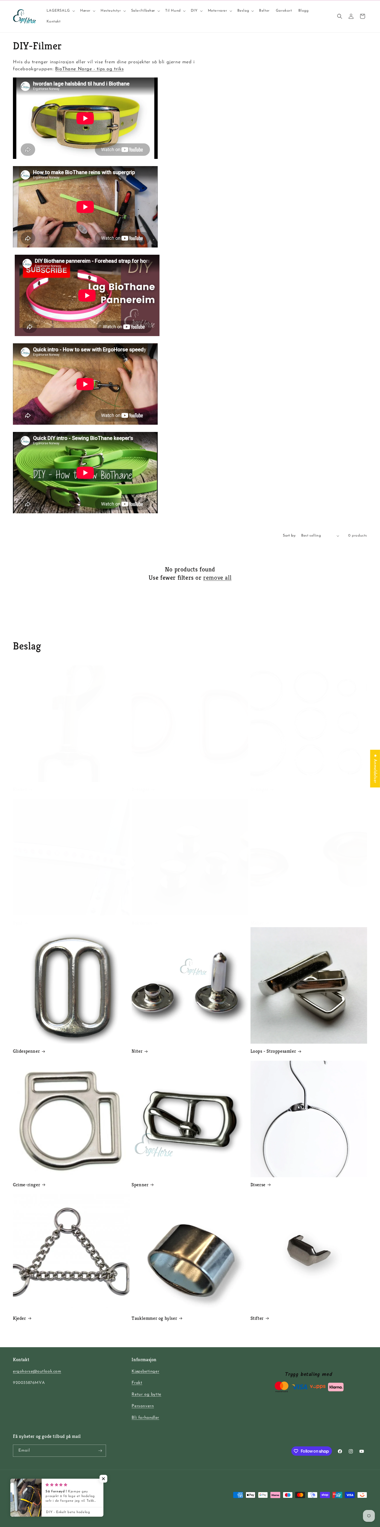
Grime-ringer (26, 1185)
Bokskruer (142, 923)
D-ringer (140, 789)
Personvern (143, 1406)
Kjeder (19, 1318)
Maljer (257, 923)
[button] (60, 10)
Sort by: (289, 536)
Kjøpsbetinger (145, 1371)
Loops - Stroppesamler (273, 1051)
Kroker (20, 789)
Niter (137, 1051)
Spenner (140, 1185)
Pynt (17, 923)
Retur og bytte (146, 1394)
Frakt (137, 1383)
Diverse (257, 1185)
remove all (217, 578)
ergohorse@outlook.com (37, 1371)
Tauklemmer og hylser (154, 1318)
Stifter (257, 1318)
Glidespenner (26, 1051)
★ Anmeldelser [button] (375, 768)
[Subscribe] (100, 1451)
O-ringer (259, 789)
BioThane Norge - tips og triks (89, 69)
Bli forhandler (145, 1418)
